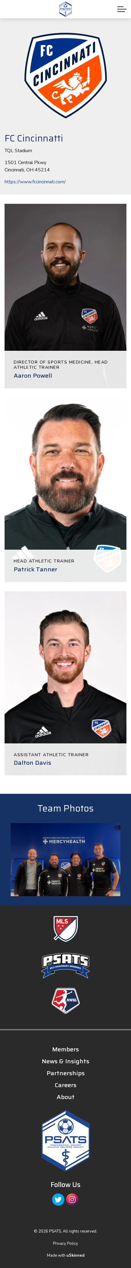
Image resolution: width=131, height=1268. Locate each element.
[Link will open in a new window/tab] (58, 1199)
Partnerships (66, 1073)
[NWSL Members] (65, 1001)
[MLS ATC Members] (65, 929)
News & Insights (65, 1061)
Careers (65, 1085)
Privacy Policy (65, 1243)
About (66, 1097)
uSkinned (75, 1255)
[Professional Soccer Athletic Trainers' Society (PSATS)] (65, 9)
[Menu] (122, 9)
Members (65, 1049)
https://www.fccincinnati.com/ (35, 181)
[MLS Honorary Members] (65, 966)
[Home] (65, 1141)
